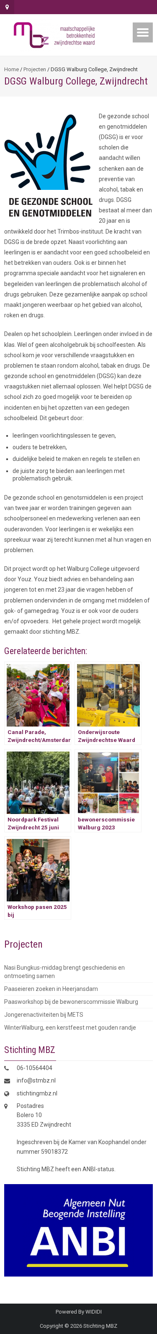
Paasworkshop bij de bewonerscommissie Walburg (71, 1001)
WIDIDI (93, 1312)
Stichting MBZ (100, 1326)
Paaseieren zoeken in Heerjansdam (51, 989)
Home (11, 69)
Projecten (34, 69)
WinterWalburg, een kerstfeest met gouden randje (70, 1027)
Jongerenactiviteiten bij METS (43, 1014)
